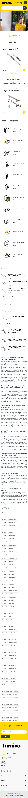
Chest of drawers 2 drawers (9, 571)
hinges (13, 390)
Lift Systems (16, 151)
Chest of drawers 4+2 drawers (9, 593)
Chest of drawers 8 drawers (9, 587)
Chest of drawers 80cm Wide (9, 649)
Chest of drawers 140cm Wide (9, 665)
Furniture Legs (17, 174)
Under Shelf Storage (19, 197)
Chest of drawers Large (8, 603)
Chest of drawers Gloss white (9, 558)
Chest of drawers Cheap (8, 516)
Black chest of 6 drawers (8, 684)
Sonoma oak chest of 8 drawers (10, 720)
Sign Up (6, 736)
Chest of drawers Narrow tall (9, 623)
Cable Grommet (18, 254)
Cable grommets (21, 459)
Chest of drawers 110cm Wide (9, 658)
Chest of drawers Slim (7, 613)
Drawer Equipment (18, 231)
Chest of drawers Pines (8, 538)
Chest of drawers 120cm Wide (9, 662)
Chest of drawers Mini (7, 626)
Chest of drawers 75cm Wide (9, 645)
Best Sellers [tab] (13, 42)
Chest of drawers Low (7, 616)
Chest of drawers (6, 512)
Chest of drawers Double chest (10, 568)
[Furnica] (7, 2)
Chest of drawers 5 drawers (9, 581)
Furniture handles (18, 163)
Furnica (10, 793)
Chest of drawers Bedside (8, 522)
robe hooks (15, 422)
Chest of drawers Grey (7, 555)
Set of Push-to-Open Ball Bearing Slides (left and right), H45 (17, 289)
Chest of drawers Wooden (8, 535)
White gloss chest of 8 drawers (10, 717)
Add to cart (24, 70)
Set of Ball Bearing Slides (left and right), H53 (17, 282)
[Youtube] (10, 771)
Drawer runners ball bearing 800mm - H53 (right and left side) (13, 48)
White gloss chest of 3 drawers (10, 697)
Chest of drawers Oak (7, 532)
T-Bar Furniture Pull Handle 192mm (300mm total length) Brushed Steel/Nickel (12, 90)
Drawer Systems (18, 140)
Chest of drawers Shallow (8, 529)
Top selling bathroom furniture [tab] (14, 83)
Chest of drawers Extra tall (9, 597)
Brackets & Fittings (19, 208)
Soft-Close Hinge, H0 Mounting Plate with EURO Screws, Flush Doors (16, 348)
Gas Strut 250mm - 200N (14, 309)
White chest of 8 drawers (8, 688)
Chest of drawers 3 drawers (9, 574)
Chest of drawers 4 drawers (9, 577)
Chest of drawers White (8, 548)
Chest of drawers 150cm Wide (9, 668)
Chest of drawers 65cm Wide (9, 639)
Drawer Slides (17, 186)
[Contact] (18, 3)
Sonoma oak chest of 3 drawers (10, 701)
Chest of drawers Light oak (9, 545)
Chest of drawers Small (8, 606)
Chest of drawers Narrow (8, 610)
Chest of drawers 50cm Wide (9, 633)
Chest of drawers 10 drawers (9, 590)
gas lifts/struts (4, 446)
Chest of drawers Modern (8, 525)
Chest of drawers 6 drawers (9, 584)
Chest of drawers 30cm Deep (9, 671)
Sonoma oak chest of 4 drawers (10, 707)
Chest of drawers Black (8, 551)
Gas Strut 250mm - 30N (14, 302)
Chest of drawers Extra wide (9, 629)
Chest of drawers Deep (8, 619)
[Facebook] (1, 771)
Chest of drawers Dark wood (9, 542)
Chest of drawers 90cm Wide (9, 652)
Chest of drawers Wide (8, 600)
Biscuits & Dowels (18, 220)
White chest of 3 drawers (8, 678)
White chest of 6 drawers (8, 675)
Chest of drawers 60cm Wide (9, 636)
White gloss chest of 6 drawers (10, 691)
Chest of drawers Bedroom (9, 519)
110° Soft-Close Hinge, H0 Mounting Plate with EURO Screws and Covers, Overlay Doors (17, 339)
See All (14, 131)
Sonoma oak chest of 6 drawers (10, 694)
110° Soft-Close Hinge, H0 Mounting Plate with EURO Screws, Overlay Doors (17, 331)
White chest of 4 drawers (8, 681)
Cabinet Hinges (17, 129)
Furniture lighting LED (19, 243)
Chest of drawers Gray (7, 564)
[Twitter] (4, 771)
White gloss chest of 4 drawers (10, 704)
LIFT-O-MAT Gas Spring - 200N (16, 316)
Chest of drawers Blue (7, 561)
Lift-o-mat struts (10, 448)
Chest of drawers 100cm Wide (9, 655)
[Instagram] (7, 771)
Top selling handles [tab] (13, 79)
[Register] (15, 3)
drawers (12, 442)
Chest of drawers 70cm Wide (9, 642)
